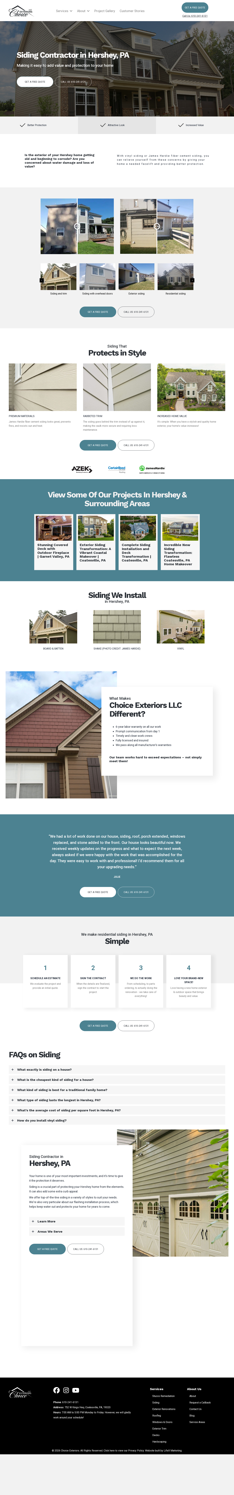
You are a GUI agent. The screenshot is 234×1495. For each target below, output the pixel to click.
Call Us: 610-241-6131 (195, 15)
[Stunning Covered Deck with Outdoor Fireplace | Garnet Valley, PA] (138, 542)
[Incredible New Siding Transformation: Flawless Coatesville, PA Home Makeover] (95, 542)
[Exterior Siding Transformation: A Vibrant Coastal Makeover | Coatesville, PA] (180, 542)
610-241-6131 (70, 1402)
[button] (195, 7)
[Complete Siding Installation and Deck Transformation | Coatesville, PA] (53, 542)
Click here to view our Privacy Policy (124, 1450)
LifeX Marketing (173, 1450)
